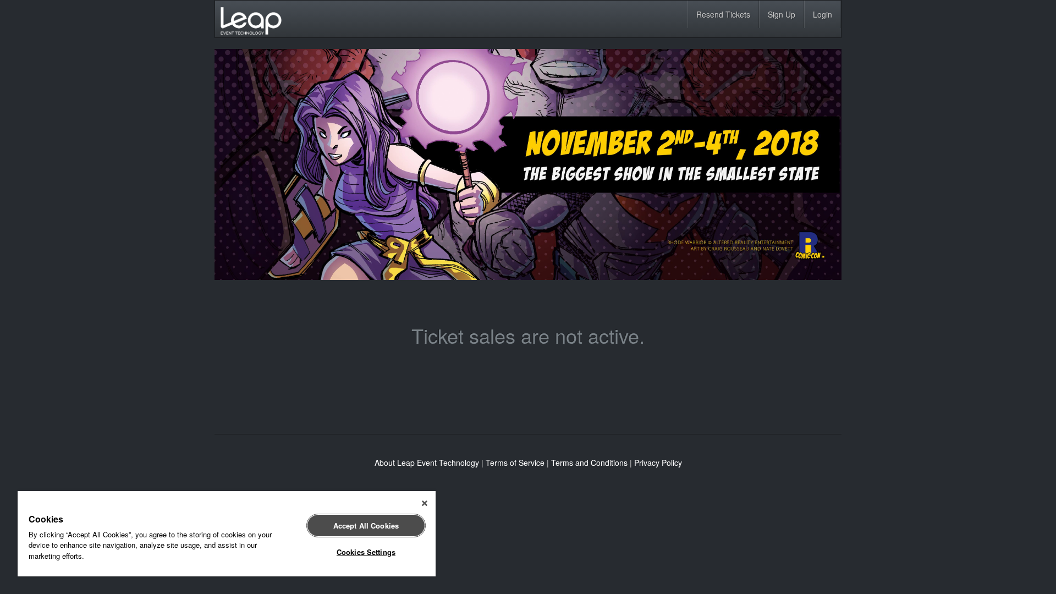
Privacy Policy (658, 462)
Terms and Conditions (589, 462)
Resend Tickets (723, 14)
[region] (227, 533)
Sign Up (781, 14)
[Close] (424, 503)
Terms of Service (515, 462)
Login (822, 14)
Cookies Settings (366, 552)
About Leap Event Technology (427, 462)
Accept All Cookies (366, 525)
